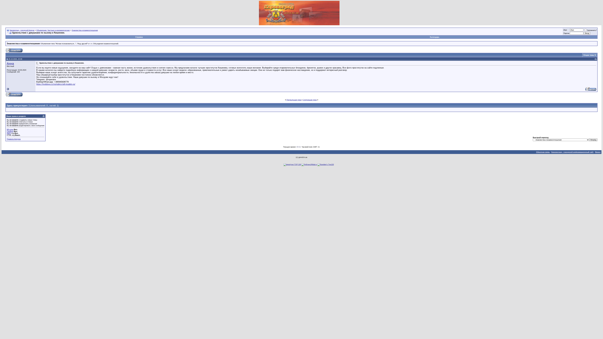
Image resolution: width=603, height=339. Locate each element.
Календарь (434, 37)
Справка (139, 37)
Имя (565, 30)
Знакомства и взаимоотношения (85, 30)
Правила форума (14, 139)
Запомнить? (592, 30)
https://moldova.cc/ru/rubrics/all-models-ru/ (55, 84)
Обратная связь (543, 152)
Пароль (566, 33)
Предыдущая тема (293, 100)
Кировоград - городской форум (22, 30)
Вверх (597, 152)
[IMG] (9, 133)
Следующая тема (310, 100)
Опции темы (588, 55)
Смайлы (10, 131)
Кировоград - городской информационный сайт (572, 152)
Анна (10, 63)
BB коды (10, 129)
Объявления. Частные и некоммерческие (53, 30)
